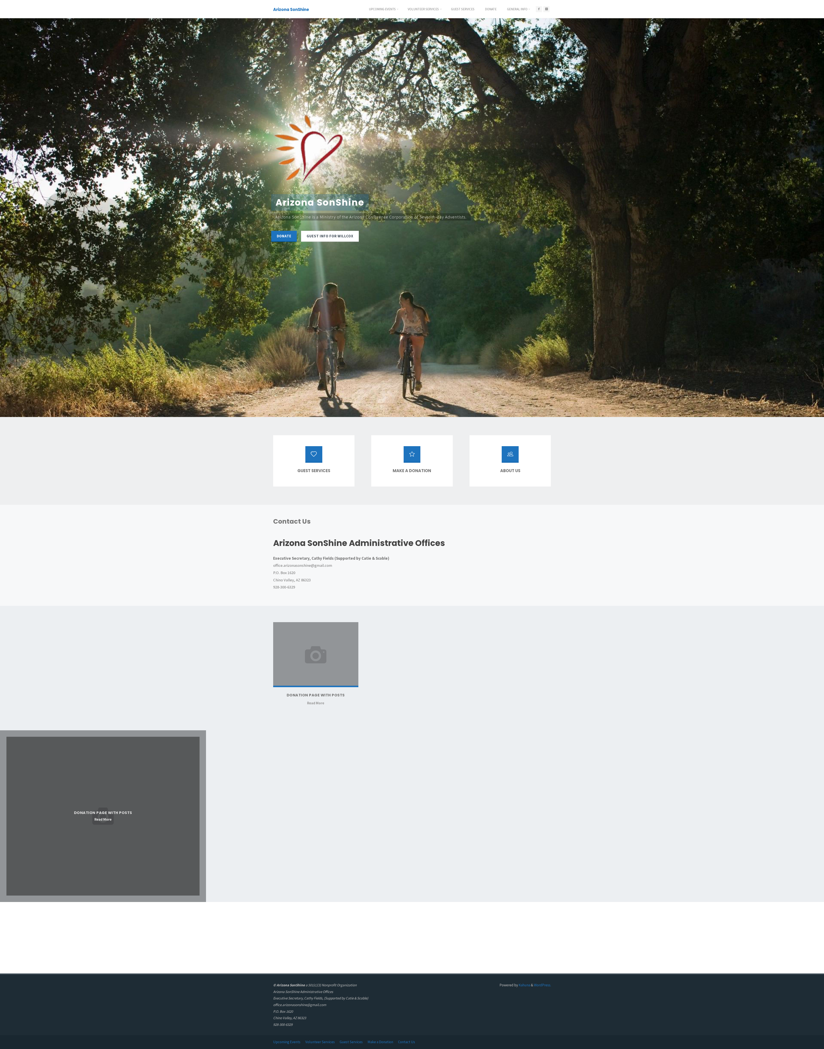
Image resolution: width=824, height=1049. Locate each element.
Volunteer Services (320, 1042)
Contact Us (406, 1042)
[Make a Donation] (412, 456)
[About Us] (510, 456)
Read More (315, 703)
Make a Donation (380, 1042)
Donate (284, 235)
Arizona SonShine (291, 9)
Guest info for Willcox (330, 235)
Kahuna (524, 985)
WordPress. (542, 985)
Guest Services (351, 1042)
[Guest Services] (313, 456)
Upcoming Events (286, 1042)
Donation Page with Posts (316, 695)
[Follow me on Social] (539, 9)
